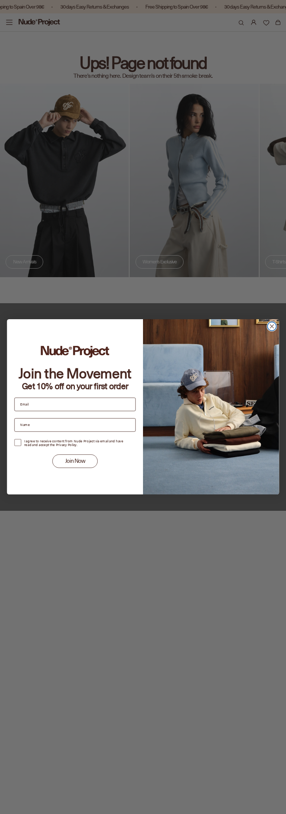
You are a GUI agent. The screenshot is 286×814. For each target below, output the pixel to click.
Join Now (75, 461)
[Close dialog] (271, 326)
